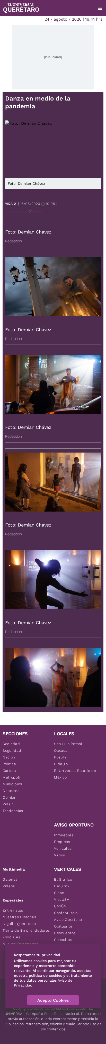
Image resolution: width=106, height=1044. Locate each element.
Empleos (62, 842)
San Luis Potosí (68, 744)
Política (9, 764)
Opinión (9, 797)
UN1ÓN (60, 906)
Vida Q (10, 203)
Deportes (11, 791)
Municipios (12, 784)
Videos (9, 886)
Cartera (9, 771)
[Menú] (100, 8)
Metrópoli (11, 777)
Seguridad (12, 750)
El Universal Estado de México (75, 774)
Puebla (60, 757)
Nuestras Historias (19, 917)
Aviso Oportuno (68, 919)
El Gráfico (63, 879)
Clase (59, 893)
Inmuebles (63, 835)
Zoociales (11, 937)
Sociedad (11, 744)
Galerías (10, 879)
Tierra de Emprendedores (26, 930)
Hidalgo (61, 764)
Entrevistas (13, 910)
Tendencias (13, 811)
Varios (59, 855)
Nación (9, 757)
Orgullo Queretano (19, 924)
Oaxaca (61, 750)
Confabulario (65, 913)
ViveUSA (61, 899)
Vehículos (63, 848)
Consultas (63, 940)
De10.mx (61, 886)
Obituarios (63, 926)
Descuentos (65, 933)
